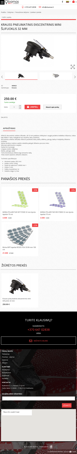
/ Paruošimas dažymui (21, 12)
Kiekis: (6, 107)
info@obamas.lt (48, 7)
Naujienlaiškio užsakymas (12, 394)
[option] (38, 52)
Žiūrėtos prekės (14, 265)
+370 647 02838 (30, 7)
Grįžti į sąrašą (6, 17)
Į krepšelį (34, 107)
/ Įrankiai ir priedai (35, 12)
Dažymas (5, 360)
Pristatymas (6, 370)
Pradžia (3, 12)
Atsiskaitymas (6, 373)
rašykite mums (41, 341)
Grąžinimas (5, 375)
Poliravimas (6, 354)
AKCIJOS (4, 363)
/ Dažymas (10, 12)
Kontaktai (5, 378)
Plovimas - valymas (8, 357)
